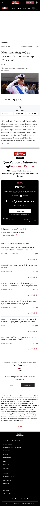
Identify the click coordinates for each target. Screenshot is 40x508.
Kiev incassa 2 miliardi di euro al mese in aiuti (19, 266)
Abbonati (29, 2)
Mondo (5, 42)
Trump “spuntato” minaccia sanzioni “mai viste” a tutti (18, 338)
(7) (38, 289)
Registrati (27, 385)
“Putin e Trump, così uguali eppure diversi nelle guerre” (18, 302)
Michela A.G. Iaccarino (9, 254)
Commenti (7, 100)
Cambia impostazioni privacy (12, 447)
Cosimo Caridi (6, 271)
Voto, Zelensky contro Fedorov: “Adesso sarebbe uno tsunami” (17, 248)
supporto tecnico (10, 420)
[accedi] (36, 2)
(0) (38, 253)
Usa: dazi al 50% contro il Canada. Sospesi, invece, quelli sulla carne (18, 320)
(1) (38, 271)
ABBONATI (20, 211)
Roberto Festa (6, 343)
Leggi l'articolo (33, 259)
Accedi (12, 385)
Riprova (20, 426)
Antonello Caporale (9, 307)
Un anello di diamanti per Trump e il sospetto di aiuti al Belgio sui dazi (19, 284)
